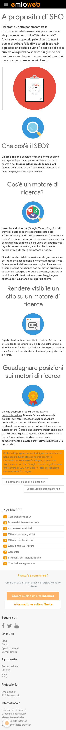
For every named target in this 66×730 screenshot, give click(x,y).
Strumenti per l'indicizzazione (24, 557)
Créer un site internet (13, 710)
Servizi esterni (9, 651)
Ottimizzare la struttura (20, 545)
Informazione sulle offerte (33, 604)
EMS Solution (9, 691)
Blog (4, 640)
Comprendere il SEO (19, 516)
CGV (4, 677)
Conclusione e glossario (21, 563)
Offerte (6, 670)
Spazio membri (10, 648)
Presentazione (10, 666)
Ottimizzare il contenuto (21, 540)
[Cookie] (7, 723)
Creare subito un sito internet (33, 596)
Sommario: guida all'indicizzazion (26, 481)
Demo (5, 644)
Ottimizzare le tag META (21, 534)
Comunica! (13, 551)
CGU (4, 673)
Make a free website (13, 717)
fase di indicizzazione (37, 340)
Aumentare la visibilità (19, 528)
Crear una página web (14, 713)
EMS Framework (10, 695)
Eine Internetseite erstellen (16, 724)
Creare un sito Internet (14, 721)
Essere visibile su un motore (42, 488)
